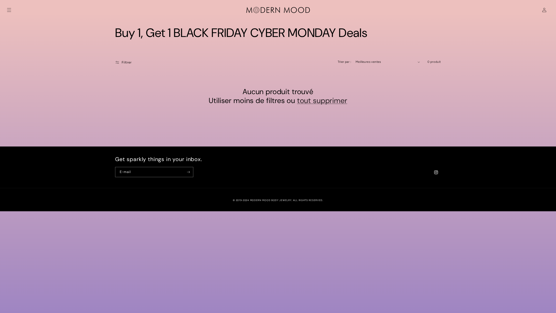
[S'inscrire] (188, 172)
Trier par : (344, 62)
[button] (9, 10)
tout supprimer (322, 100)
